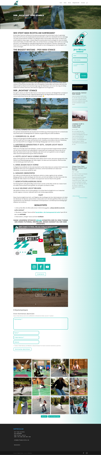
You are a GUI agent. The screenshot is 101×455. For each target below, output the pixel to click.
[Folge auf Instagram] (34, 267)
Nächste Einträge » (83, 197)
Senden (83, 76)
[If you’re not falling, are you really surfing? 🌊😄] (22, 405)
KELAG (39, 220)
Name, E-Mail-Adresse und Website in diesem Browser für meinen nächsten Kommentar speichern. (38, 345)
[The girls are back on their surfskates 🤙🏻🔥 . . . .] (60, 405)
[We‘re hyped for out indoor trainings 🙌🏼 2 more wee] (79, 387)
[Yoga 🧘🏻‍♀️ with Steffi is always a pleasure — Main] (79, 368)
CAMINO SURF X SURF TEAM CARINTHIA (78, 125)
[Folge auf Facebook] (41, 267)
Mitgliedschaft (76, 2)
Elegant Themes (20, 453)
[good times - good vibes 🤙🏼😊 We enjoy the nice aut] (41, 405)
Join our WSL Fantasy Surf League (79, 93)
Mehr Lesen (40, 295)
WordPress (30, 453)
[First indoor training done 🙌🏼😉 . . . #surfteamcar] (41, 387)
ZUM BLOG (40, 274)
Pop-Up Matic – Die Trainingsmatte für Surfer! (47, 212)
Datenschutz (17, 444)
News (65, 2)
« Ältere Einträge (76, 196)
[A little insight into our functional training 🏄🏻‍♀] (22, 368)
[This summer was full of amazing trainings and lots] (60, 368)
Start (61, 2)
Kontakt (83, 2)
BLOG (69, 2)
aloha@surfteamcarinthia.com (21, 440)
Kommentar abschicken (22, 349)
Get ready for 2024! (40, 290)
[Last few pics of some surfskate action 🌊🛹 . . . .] (60, 387)
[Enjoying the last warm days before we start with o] (79, 405)
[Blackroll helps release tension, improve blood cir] (41, 368)
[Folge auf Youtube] (47, 267)
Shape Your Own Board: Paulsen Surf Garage (79, 168)
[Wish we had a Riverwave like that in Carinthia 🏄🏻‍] (22, 387)
